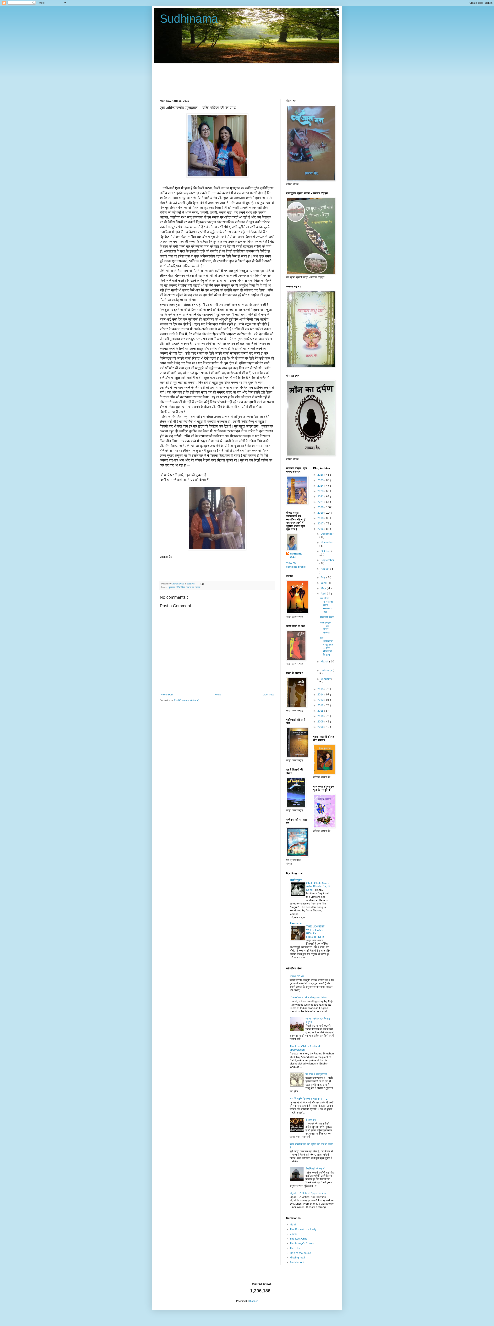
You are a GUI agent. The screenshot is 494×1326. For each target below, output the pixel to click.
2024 (320, 485)
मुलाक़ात (172, 587)
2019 (320, 512)
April (324, 593)
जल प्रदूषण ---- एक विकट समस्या (327, 627)
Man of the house (300, 1252)
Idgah (293, 1224)
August (325, 568)
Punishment (297, 1262)
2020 (320, 507)
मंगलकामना (310, 1119)
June (324, 582)
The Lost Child (298, 1238)
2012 (320, 705)
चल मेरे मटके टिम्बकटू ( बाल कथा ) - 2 (308, 1098)
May (324, 588)
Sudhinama (189, 18)
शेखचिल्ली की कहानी (315, 1168)
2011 (320, 710)
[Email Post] (201, 584)
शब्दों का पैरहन (327, 617)
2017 (320, 523)
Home (218, 694)
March (325, 661)
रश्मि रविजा (180, 587)
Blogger (253, 1301)
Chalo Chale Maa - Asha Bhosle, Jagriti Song (318, 887)
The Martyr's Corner (302, 1243)
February (327, 670)
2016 (320, 528)
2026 (320, 474)
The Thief (295, 1248)
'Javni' (293, 1233)
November (327, 542)
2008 (320, 726)
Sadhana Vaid (296, 555)
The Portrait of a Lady (303, 1229)
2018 (320, 518)
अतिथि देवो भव (297, 976)
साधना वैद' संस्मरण (193, 587)
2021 (320, 501)
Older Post (268, 694)
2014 (320, 694)
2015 (320, 689)
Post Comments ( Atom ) (186, 700)
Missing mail (297, 1257)
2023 (320, 491)
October (326, 551)
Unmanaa (296, 923)
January (326, 678)
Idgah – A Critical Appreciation (308, 1193)
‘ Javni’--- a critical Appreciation (308, 997)
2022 (320, 496)
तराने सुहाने (296, 879)
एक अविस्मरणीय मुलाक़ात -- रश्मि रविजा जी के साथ (326, 646)
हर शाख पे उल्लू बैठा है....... (318, 1074)
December (327, 533)
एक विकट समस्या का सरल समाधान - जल (326, 605)
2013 (320, 699)
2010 (320, 716)
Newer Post (167, 694)
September (327, 559)
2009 (320, 721)
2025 (320, 480)
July (323, 577)
